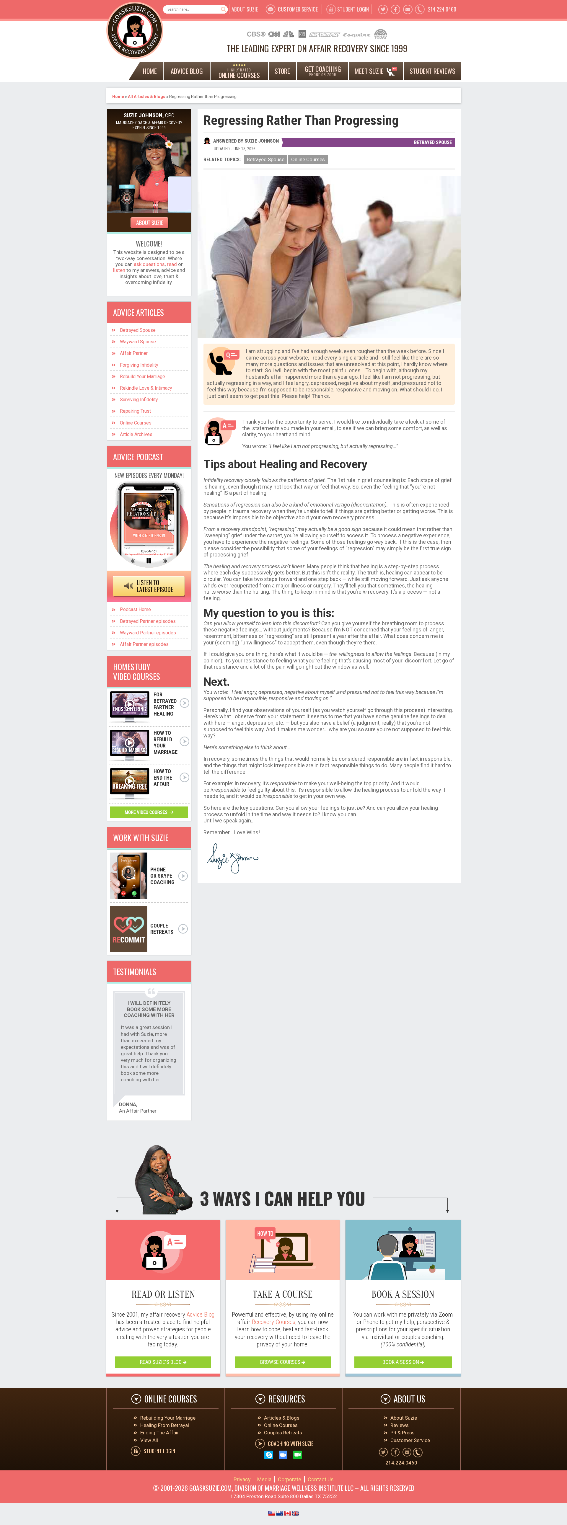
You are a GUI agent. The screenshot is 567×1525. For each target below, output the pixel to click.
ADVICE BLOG (187, 71)
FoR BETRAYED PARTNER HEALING (165, 704)
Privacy (242, 1479)
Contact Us (321, 1479)
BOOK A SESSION (401, 1362)
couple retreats (161, 928)
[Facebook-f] (395, 9)
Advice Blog (200, 1314)
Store (282, 71)
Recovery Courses (273, 1321)
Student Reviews (432, 71)
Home (118, 96)
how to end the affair (163, 777)
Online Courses (308, 159)
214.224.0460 (442, 9)
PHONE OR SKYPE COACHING (162, 875)
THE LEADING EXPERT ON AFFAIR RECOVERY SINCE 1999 (317, 48)
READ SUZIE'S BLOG (161, 1362)
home (150, 71)
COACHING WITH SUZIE (290, 1443)
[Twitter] (383, 9)
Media (264, 1479)
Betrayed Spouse (433, 142)
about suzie (245, 9)
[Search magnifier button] (223, 9)
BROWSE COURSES (281, 1362)
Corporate (289, 1479)
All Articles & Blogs (146, 96)
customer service (298, 9)
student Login (353, 9)
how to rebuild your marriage (165, 742)
